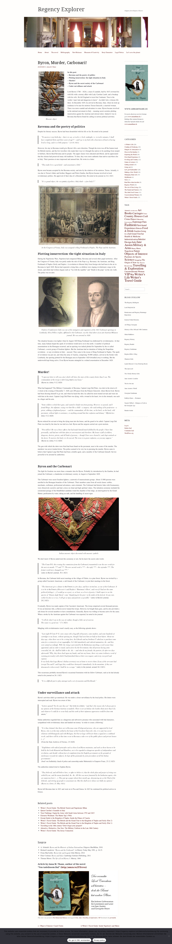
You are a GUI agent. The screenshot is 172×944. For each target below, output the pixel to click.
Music (138, 248)
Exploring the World (131, 154)
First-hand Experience (136, 226)
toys (131, 266)
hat (142, 233)
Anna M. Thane (51, 67)
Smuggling (137, 260)
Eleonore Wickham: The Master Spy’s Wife (56, 815)
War (132, 274)
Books (128, 213)
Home (40, 52)
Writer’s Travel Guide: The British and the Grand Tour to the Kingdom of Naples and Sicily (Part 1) (76, 823)
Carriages (138, 213)
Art (139, 210)
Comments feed (129, 431)
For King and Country (131, 159)
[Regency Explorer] (86, 32)
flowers (139, 228)
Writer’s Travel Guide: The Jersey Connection (57, 830)
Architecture (133, 210)
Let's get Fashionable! (131, 170)
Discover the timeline (131, 152)
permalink (113, 918)
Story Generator (107, 52)
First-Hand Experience (131, 157)
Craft (145, 216)
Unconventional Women (132, 195)
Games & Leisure (130, 162)
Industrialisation (131, 239)
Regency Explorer (61, 9)
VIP (99, 918)
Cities (145, 213)
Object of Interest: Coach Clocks (50, 926)
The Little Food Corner (131, 192)
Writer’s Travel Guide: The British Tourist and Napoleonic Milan (64, 808)
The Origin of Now (135, 261)
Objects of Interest (136, 254)
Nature (137, 250)
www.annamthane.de (134, 116)
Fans (144, 221)
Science (129, 259)
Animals (127, 210)
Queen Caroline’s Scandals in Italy (53, 810)
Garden (137, 230)
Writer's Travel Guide (131, 197)
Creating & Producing (131, 147)
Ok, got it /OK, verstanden (79, 940)
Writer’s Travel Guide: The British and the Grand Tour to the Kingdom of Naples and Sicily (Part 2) (76, 820)
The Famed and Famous (60, 918)
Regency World (129, 185)
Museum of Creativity (91, 52)
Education (140, 219)
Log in (126, 425)
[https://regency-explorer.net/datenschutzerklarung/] (169, 936)
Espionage (137, 221)
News (126, 180)
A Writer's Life (129, 144)
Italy (80, 918)
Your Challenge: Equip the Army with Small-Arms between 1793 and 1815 (67, 813)
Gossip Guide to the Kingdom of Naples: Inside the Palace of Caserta (65, 818)
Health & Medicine (132, 236)
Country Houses (134, 216)
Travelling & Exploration (89, 918)
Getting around (129, 165)
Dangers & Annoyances (132, 149)
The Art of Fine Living (131, 187)
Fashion (130, 224)
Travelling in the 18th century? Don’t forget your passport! (61, 825)
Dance (133, 218)
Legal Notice (119, 52)
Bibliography (65, 52)
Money (133, 248)
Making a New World (131, 172)
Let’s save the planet (133, 52)
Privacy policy (99, 940)
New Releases (77, 52)
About (46, 52)
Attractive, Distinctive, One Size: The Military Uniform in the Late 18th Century (69, 828)
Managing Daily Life (131, 175)
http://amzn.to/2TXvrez (73, 867)
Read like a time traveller (132, 182)
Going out (128, 167)
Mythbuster (128, 177)
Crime (76, 918)
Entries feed (128, 428)
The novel (54, 52)
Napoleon (129, 250)
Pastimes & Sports (133, 256)
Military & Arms (135, 246)
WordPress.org (129, 433)
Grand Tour (136, 233)
